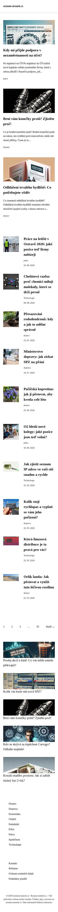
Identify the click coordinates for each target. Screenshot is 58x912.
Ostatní (6, 147)
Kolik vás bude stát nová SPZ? (22, 691)
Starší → (50, 626)
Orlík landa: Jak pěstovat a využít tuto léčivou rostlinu (39, 582)
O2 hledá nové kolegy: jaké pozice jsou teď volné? (38, 432)
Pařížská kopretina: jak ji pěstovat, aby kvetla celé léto (39, 394)
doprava (27, 368)
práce (5, 79)
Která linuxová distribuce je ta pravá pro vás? (35, 544)
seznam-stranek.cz (13, 6)
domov (6, 216)
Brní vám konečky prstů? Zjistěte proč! (27, 718)
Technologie (29, 298)
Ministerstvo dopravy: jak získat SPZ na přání (38, 357)
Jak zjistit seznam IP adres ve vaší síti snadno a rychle (38, 469)
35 (37, 626)
